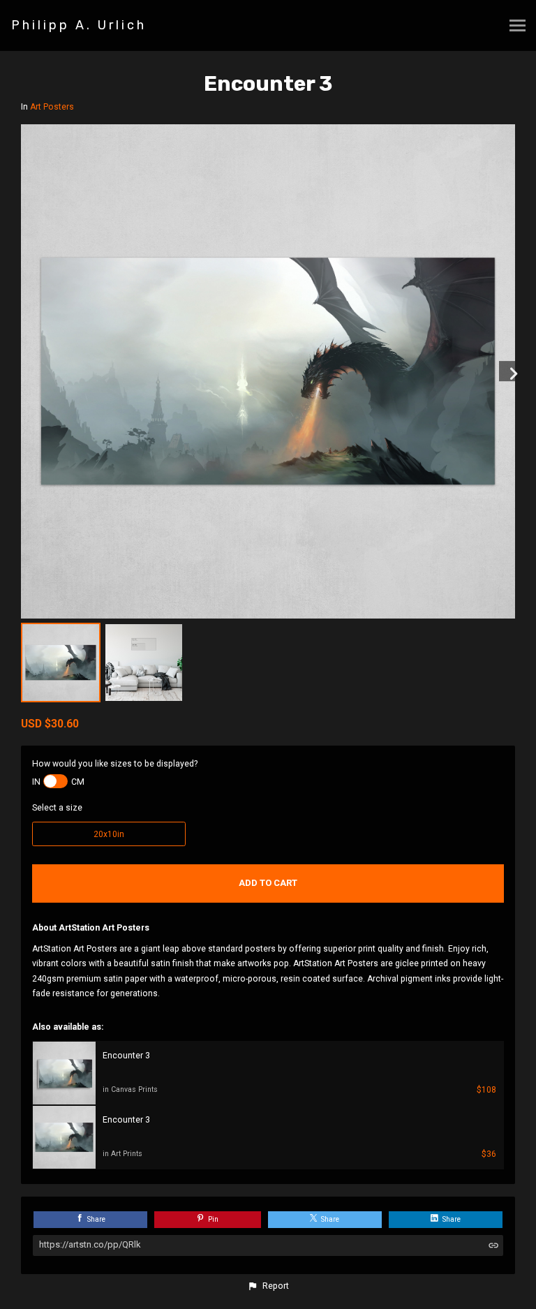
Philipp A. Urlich (79, 25)
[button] (268, 1286)
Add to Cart (268, 883)
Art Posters (52, 107)
